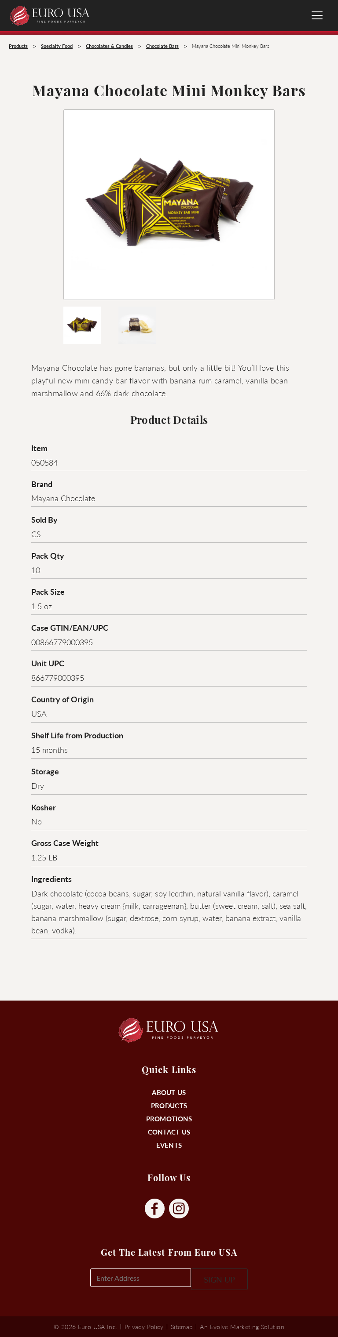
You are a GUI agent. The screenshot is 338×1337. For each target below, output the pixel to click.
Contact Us (169, 1131)
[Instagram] (179, 1209)
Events (169, 1144)
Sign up (219, 1279)
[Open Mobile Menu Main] (317, 15)
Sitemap (182, 1326)
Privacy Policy (144, 1326)
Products (169, 1105)
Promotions (169, 1118)
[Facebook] (155, 1209)
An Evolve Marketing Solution (242, 1326)
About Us (169, 1092)
